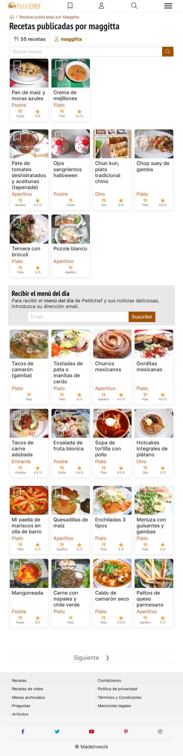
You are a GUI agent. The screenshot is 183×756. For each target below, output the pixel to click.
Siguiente (92, 657)
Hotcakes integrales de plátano (152, 449)
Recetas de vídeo (27, 689)
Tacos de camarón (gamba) (22, 369)
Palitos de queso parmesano (150, 599)
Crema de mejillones (65, 95)
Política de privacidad (117, 689)
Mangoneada (27, 593)
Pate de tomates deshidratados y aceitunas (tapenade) (29, 175)
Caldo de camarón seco (112, 596)
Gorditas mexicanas (149, 366)
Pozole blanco (70, 249)
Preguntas (21, 706)
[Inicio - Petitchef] (11, 17)
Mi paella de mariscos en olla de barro (27, 526)
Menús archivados (28, 697)
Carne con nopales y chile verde (66, 599)
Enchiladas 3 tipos (110, 523)
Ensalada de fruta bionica (68, 446)
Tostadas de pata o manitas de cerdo (68, 372)
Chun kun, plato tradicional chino (107, 172)
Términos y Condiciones (119, 697)
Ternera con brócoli (26, 251)
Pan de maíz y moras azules (28, 95)
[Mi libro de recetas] (70, 6)
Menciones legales (114, 706)
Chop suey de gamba (153, 166)
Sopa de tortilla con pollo (108, 449)
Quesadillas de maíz (70, 523)
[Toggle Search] (134, 6)
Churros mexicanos (108, 366)
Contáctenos (109, 680)
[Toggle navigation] (168, 5)
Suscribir (142, 317)
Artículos (20, 714)
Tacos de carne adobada (22, 449)
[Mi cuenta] (101, 6)
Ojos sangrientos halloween (67, 169)
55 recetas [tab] (32, 39)
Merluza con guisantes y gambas (151, 526)
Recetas (19, 680)
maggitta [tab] (71, 39)
